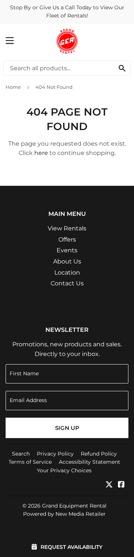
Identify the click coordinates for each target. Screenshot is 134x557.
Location (67, 272)
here (41, 152)
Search (21, 454)
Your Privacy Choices (64, 470)
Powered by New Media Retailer (64, 514)
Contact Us (67, 283)
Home (13, 87)
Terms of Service (30, 462)
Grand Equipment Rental (74, 506)
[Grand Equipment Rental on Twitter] (109, 485)
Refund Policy (99, 454)
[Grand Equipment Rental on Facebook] (121, 485)
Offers (67, 239)
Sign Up (67, 427)
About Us (67, 261)
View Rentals (67, 228)
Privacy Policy (55, 454)
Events (67, 250)
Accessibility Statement (89, 462)
